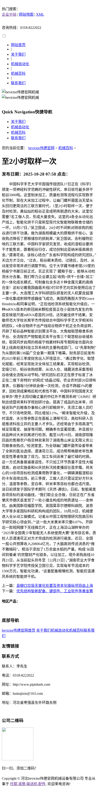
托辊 (13, 784)
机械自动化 (20, 64)
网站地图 (26, 14)
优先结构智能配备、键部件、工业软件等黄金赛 (54, 591)
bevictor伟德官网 (41, 148)
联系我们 (18, 83)
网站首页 (18, 45)
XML (40, 14)
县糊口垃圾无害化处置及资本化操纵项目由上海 (54, 586)
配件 (42, 784)
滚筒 (22, 784)
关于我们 (18, 54)
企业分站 (9, 14)
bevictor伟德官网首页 (18, 630)
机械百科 (18, 73)
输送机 (31, 784)
